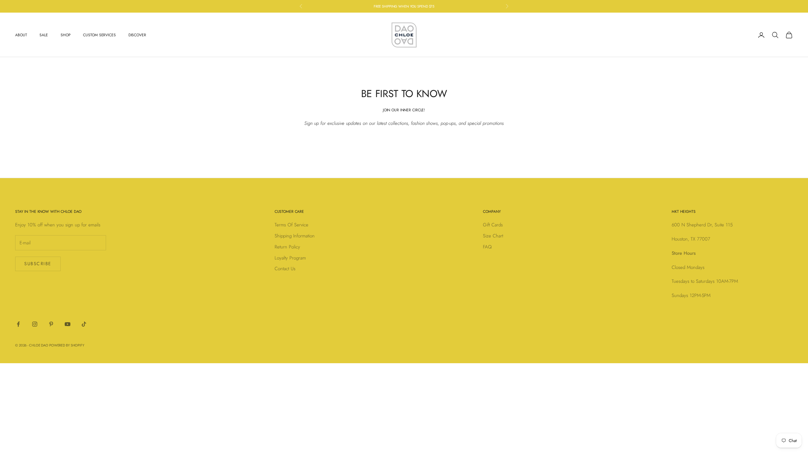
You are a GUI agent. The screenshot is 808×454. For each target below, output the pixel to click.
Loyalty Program (290, 257)
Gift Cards (493, 224)
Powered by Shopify (66, 345)
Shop (66, 35)
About (21, 35)
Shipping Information (295, 235)
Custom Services (99, 35)
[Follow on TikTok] (84, 324)
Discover (137, 35)
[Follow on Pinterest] (51, 324)
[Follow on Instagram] (35, 324)
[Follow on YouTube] (67, 324)
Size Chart (493, 235)
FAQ (487, 246)
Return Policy (287, 246)
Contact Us (285, 268)
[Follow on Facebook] (18, 324)
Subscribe (37, 263)
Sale (43, 35)
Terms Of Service (291, 224)
